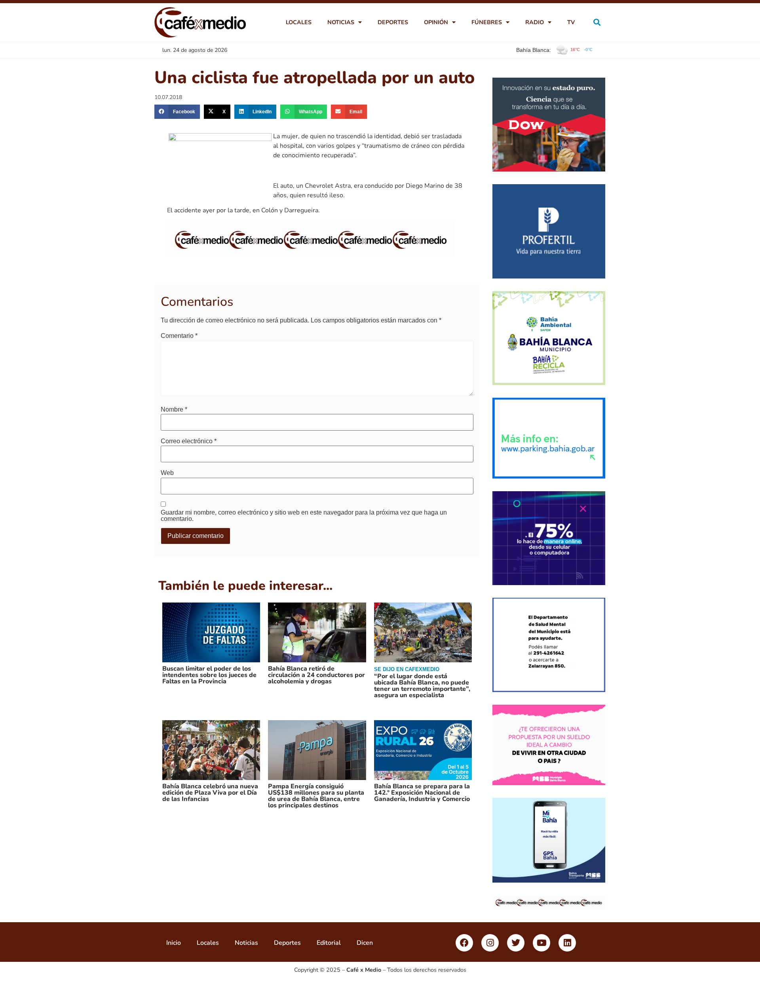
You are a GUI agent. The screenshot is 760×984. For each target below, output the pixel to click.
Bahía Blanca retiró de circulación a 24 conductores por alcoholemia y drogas (316, 675)
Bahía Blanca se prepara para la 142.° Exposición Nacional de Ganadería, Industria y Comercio (422, 792)
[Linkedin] (567, 943)
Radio (534, 22)
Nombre (174, 409)
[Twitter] (515, 943)
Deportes (393, 22)
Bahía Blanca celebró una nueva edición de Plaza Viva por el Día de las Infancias (210, 792)
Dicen (365, 942)
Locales (299, 22)
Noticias (340, 22)
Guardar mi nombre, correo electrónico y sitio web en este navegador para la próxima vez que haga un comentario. (304, 515)
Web (167, 473)
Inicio (173, 942)
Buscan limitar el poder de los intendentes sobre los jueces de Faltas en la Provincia (209, 675)
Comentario (179, 336)
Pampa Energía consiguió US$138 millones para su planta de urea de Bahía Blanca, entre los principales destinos (316, 796)
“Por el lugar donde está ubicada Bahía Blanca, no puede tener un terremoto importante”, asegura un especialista (422, 686)
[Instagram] (490, 943)
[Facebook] (464, 943)
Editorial (329, 942)
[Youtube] (541, 943)
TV (571, 22)
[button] (597, 22)
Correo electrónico (189, 441)
